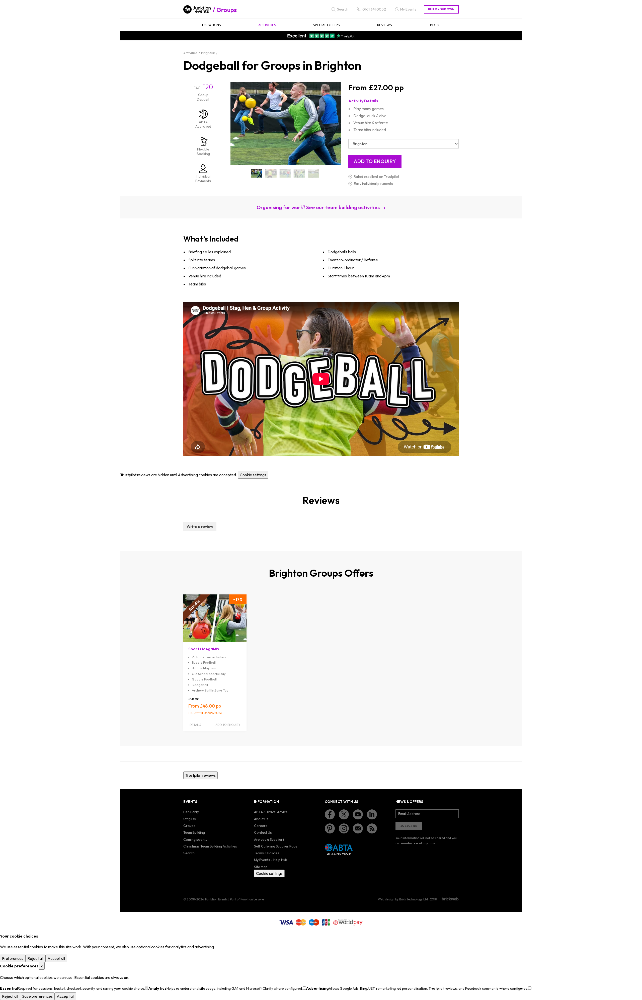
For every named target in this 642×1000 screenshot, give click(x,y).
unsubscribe (409, 843)
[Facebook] (330, 814)
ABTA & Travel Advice (271, 812)
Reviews (384, 25)
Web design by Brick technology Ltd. (403, 899)
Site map (261, 867)
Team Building (194, 832)
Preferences (12, 958)
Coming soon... (195, 839)
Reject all (35, 958)
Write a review (200, 526)
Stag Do (189, 819)
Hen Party (191, 812)
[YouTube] (358, 814)
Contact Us (263, 832)
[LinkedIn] (372, 814)
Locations (211, 25)
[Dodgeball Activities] (271, 173)
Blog (434, 25)
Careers (260, 825)
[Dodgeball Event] (299, 173)
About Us (261, 819)
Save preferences (37, 996)
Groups (226, 10)
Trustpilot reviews (200, 775)
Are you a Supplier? (269, 839)
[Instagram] (344, 828)
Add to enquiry (227, 725)
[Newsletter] (358, 828)
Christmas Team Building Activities (210, 846)
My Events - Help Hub (270, 860)
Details (195, 725)
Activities (267, 25)
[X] (344, 814)
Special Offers (326, 25)
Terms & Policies (266, 853)
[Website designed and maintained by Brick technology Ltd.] (450, 898)
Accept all (56, 958)
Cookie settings (253, 474)
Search (189, 853)
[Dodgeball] (257, 173)
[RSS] (372, 828)
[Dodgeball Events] (313, 173)
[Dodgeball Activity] (285, 173)
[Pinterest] (330, 828)
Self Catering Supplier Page (275, 846)
